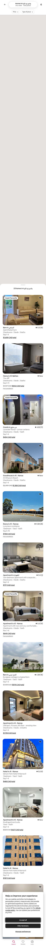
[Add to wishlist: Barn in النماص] (40, 298)
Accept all (23, 920)
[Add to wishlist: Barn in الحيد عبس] (40, 645)
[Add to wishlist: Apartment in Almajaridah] (40, 887)
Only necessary (23, 926)
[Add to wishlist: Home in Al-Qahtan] (40, 346)
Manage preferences (23, 932)
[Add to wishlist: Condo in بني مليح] (40, 397)
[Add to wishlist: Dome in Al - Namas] (40, 494)
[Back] (5, 4)
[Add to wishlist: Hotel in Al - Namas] (40, 741)
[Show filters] (41, 4)
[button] (9, 338)
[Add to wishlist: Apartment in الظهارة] (40, 545)
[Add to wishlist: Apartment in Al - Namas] (40, 594)
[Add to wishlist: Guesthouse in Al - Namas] (40, 446)
